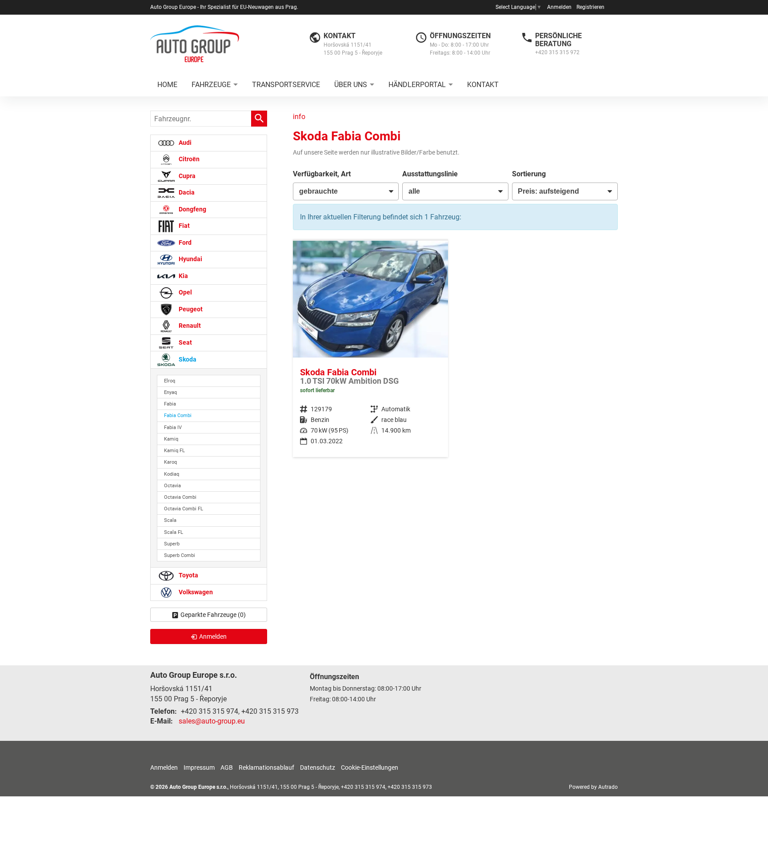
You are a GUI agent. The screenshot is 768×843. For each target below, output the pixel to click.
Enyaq (170, 392)
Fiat (183, 226)
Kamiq (171, 439)
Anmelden (559, 7)
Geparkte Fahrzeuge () (213, 614)
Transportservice (286, 84)
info (299, 116)
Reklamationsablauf (266, 767)
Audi (184, 143)
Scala (170, 520)
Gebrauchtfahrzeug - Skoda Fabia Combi (370, 349)
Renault (189, 326)
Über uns (350, 84)
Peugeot (190, 309)
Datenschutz (317, 767)
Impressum (199, 767)
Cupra (186, 176)
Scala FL (173, 532)
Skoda (186, 359)
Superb (172, 544)
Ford (184, 243)
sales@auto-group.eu (212, 721)
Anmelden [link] (213, 636)
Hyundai (189, 259)
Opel (184, 292)
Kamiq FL (174, 450)
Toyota (187, 575)
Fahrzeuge (211, 84)
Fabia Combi (178, 415)
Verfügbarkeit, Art (322, 174)
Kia (182, 276)
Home (167, 84)
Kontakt (483, 84)
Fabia (170, 404)
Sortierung (529, 174)
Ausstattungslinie (430, 174)
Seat (184, 342)
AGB (226, 767)
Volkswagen (195, 592)
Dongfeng (191, 209)
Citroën (188, 159)
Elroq (169, 381)
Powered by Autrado (593, 787)
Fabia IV (173, 427)
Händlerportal (417, 84)
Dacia (186, 192)
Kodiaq (171, 474)
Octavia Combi (180, 497)
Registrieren (590, 7)
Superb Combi (179, 555)
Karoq (170, 462)
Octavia (172, 486)
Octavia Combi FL (183, 509)
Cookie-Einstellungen (369, 767)
